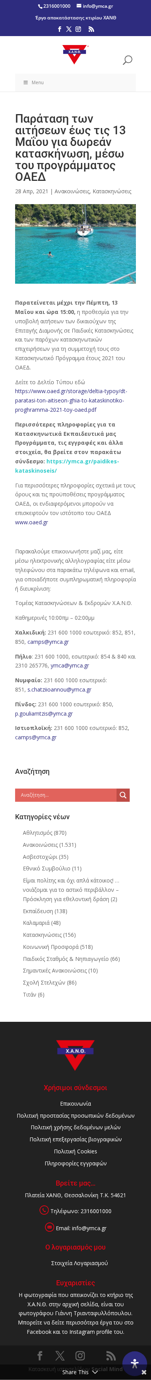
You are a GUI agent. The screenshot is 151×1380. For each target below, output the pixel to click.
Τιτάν (29, 994)
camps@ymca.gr (48, 641)
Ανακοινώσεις (72, 191)
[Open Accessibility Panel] (134, 1363)
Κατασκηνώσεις (112, 191)
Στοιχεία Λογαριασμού (79, 1263)
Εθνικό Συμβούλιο (46, 868)
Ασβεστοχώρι (40, 856)
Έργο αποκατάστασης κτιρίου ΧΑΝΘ (75, 17)
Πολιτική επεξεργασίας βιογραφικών (75, 1139)
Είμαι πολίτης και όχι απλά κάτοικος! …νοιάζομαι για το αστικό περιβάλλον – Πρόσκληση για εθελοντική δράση (71, 890)
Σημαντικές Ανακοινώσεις (55, 970)
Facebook (39, 1331)
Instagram (82, 1331)
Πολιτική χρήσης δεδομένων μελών (76, 1127)
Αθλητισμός (37, 832)
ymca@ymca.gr (70, 665)
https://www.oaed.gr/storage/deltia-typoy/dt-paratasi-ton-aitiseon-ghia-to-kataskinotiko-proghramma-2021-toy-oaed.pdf (71, 400)
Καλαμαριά (36, 922)
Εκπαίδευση (38, 911)
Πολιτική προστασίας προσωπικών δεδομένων (76, 1115)
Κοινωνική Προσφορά (51, 946)
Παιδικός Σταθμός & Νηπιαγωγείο (66, 958)
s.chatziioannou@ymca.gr (59, 689)
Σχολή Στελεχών (44, 982)
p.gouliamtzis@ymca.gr (44, 713)
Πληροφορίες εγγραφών (76, 1163)
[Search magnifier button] (123, 795)
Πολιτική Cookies (75, 1151)
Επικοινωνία (75, 1103)
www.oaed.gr (31, 522)
